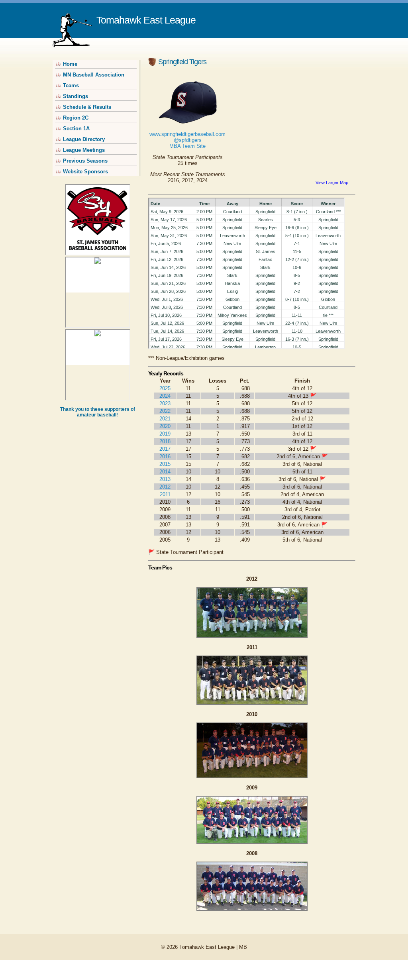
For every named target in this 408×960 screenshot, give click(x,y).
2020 (165, 426)
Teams (71, 85)
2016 (165, 456)
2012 (165, 487)
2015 (165, 464)
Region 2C (75, 118)
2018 (165, 441)
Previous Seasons (85, 161)
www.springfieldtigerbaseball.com (187, 134)
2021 (165, 419)
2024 (165, 396)
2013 (165, 479)
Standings (75, 96)
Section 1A (76, 129)
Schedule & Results (87, 107)
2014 (165, 472)
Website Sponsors (85, 172)
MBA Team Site (187, 146)
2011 (165, 494)
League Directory (84, 139)
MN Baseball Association (93, 75)
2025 (165, 388)
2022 (165, 411)
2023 (165, 403)
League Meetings (84, 150)
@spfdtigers (188, 140)
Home (70, 64)
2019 (165, 434)
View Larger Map (332, 182)
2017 (165, 449)
